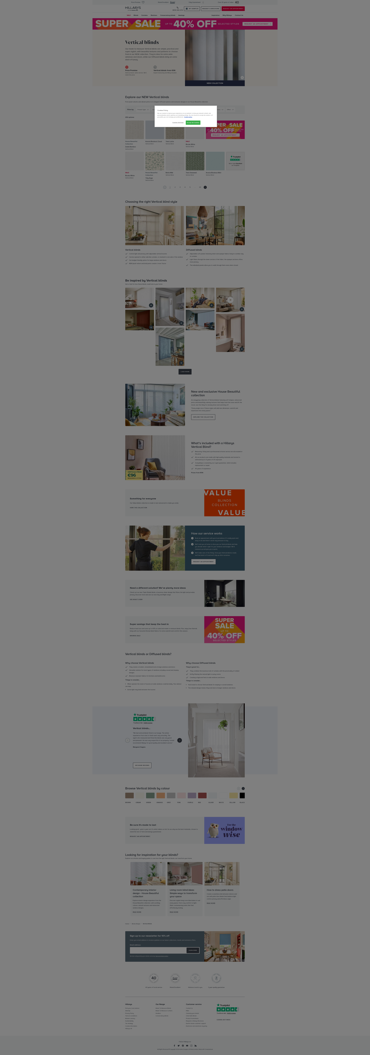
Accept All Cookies (193, 122)
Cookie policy (188, 117)
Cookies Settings (178, 122)
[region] (185, 116)
